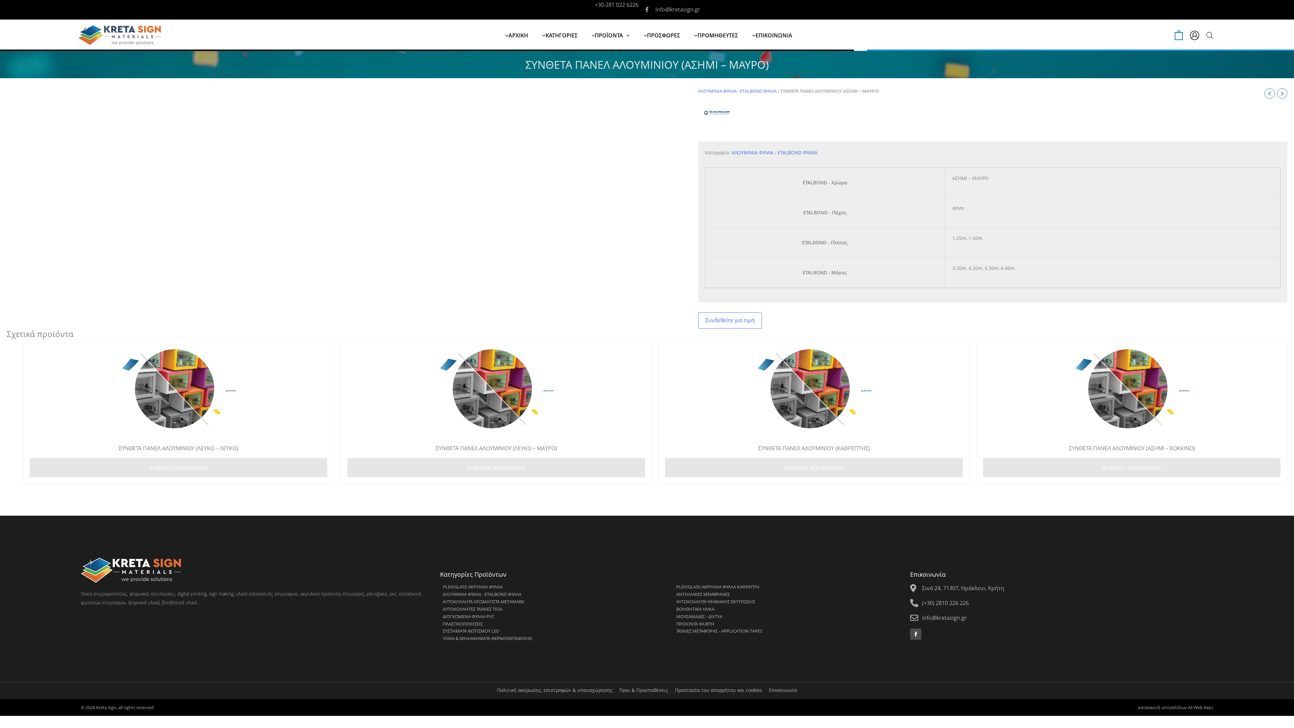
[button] (626, 35)
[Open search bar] (1209, 35)
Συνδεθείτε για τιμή (730, 320)
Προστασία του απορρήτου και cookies (718, 690)
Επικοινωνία (783, 690)
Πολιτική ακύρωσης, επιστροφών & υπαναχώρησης (555, 690)
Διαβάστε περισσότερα (178, 467)
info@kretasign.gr (677, 9)
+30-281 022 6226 (617, 4)
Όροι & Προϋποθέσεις (643, 690)
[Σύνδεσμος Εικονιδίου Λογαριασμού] (1195, 35)
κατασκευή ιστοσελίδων (1162, 707)
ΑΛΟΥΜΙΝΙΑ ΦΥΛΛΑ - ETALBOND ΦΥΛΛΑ (737, 91)
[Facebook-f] (915, 634)
